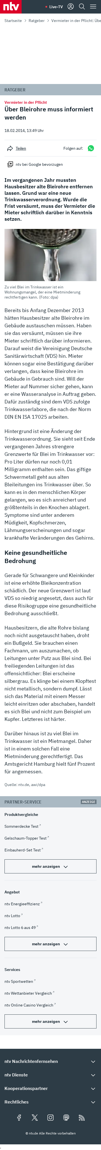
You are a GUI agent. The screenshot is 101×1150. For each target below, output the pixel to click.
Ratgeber (37, 20)
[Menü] (93, 7)
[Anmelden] (70, 7)
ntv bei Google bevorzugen (39, 164)
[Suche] (82, 7)
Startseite (13, 20)
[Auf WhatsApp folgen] (91, 148)
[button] (50, 264)
